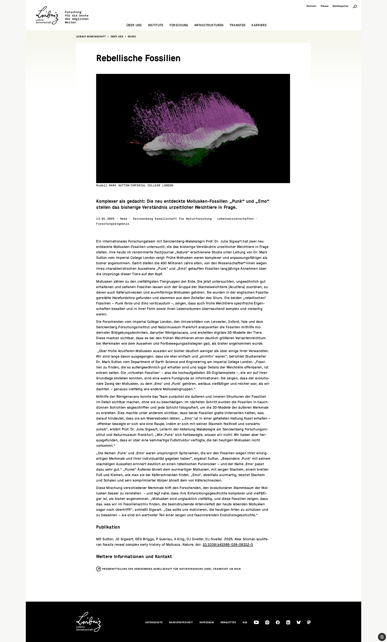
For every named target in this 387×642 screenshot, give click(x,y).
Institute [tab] (155, 25)
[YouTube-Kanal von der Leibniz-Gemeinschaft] (256, 622)
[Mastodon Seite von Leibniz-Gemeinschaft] (309, 622)
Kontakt (312, 6)
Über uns (117, 36)
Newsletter (228, 622)
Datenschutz (154, 622)
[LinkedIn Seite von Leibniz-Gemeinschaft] (288, 622)
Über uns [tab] (134, 25)
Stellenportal (341, 6)
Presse (325, 6)
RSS (245, 622)
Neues (132, 36)
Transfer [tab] (238, 25)
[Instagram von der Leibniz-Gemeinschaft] (267, 622)
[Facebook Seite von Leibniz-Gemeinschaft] (278, 622)
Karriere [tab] (259, 25)
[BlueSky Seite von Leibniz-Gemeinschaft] (299, 622)
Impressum (206, 622)
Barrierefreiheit (181, 622)
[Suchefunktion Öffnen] (354, 6)
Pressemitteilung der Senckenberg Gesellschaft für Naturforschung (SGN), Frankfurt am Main (171, 569)
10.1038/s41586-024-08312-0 (228, 545)
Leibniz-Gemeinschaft (91, 36)
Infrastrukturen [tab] (209, 25)
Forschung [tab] (179, 25)
